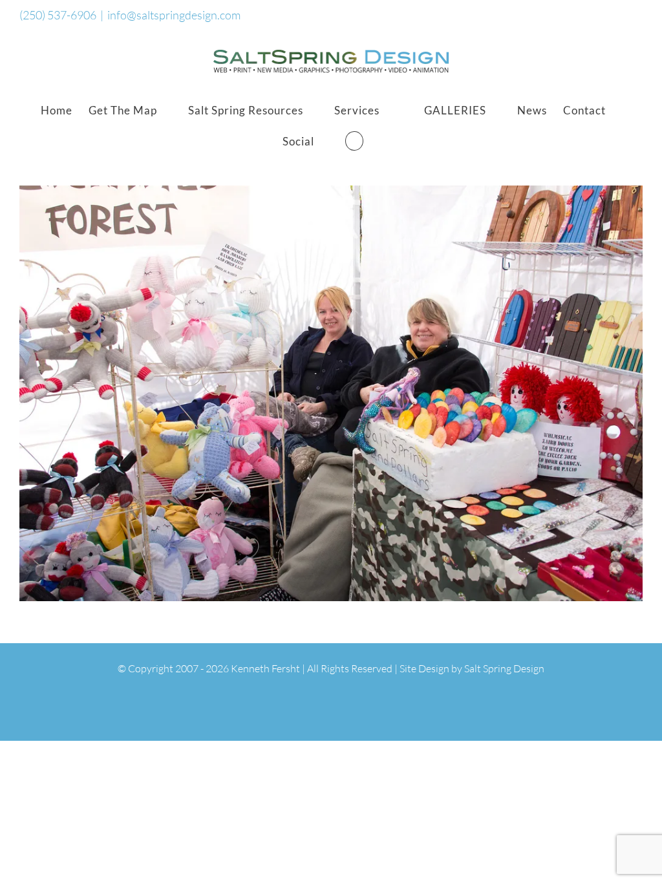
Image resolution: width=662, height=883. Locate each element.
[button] (354, 140)
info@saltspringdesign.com (173, 15)
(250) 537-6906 (57, 15)
